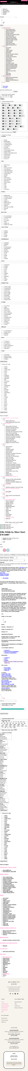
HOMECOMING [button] (4, 874)
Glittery (6, 230)
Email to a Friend (4, 575)
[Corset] (4, 751)
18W (12, 118)
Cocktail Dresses (8, 144)
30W (12, 123)
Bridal (5, 140)
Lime (5, 372)
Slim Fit (6, 335)
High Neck (6, 308)
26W (19, 121)
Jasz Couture (9, 457)
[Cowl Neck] (3, 786)
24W (12, 121)
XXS (5, 126)
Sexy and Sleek (7, 179)
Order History (7, 669)
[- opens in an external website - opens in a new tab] (10, 994)
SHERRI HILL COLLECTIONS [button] (8, 867)
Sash (5, 257)
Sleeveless (6, 348)
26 (21, 113)
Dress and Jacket (8, 167)
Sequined (6, 276)
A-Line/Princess (8, 330)
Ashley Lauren (10, 449)
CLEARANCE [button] (4, 948)
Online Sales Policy (4, 574)
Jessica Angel (10, 459)
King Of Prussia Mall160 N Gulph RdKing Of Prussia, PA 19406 (7, 683)
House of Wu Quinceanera (13, 479)
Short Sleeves (7, 347)
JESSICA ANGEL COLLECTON (14, 487)
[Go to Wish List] (2, 5)
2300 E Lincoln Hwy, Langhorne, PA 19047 (14, 1033)
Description (5, 578)
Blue (5, 379)
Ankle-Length (7, 286)
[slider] (25, 709)
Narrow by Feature (6, 135)
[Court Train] (3, 783)
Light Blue (6, 376)
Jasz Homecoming (11, 433)
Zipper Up (6, 223)
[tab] (15, 420)
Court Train (7, 291)
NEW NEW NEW (10, 499)
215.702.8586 (19, 0)
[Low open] (4, 758)
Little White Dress (8, 172)
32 (16, 116)
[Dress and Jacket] (4, 744)
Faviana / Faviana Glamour (13, 453)
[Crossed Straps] (4, 755)
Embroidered (7, 248)
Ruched (6, 208)
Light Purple (7, 385)
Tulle (5, 280)
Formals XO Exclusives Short (14, 431)
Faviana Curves (10, 454)
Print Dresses (7, 177)
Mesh (5, 272)
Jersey (5, 269)
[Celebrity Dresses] (4, 749)
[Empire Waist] (3, 793)
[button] (6, 28)
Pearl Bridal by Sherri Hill (13, 422)
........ (6, 520)
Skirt (5, 183)
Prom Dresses (7, 154)
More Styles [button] (3, 954)
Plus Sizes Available (8, 206)
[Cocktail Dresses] (5, 739)
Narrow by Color (6, 364)
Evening (6, 147)
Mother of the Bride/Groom (10, 153)
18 (21, 110)
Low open (6, 220)
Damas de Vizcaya (11, 429)
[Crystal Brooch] (3, 770)
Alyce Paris (9, 446)
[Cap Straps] (3, 805)
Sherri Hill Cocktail (11, 441)
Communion (7, 145)
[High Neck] (3, 788)
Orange (6, 396)
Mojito (5, 368)
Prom (2, 1001)
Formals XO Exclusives (12, 456)
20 (4, 113)
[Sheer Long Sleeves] (4, 802)
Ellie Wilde (9, 452)
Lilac (5, 384)
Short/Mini (6, 295)
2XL (16, 129)
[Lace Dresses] (4, 745)
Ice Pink (6, 386)
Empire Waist (7, 332)
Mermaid (6, 333)
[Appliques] (3, 767)
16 (16, 110)
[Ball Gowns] (4, 741)
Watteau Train (7, 299)
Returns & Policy (19, 1007)
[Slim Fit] (3, 796)
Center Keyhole (7, 198)
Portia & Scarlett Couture (13, 464)
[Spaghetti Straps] (3, 807)
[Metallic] (2, 762)
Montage (8, 491)
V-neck (6, 324)
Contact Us (7, 650)
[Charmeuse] (2, 773)
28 (4, 116)
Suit (5, 185)
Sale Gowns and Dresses (13, 495)
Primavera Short (10, 438)
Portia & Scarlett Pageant (13, 467)
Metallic (6, 232)
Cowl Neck (7, 305)
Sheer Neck (7, 320)
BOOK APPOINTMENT (4, 1)
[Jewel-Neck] (3, 789)
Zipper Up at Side (8, 224)
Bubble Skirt (7, 195)
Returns (6, 660)
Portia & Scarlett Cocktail (13, 437)
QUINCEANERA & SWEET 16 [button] (8, 928)
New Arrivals (4, 1007)
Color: (1, 546)
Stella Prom (9, 475)
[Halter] (3, 787)
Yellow (6, 366)
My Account (6, 10)
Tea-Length (7, 298)
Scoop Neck (7, 318)
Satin (5, 274)
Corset (5, 199)
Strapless (6, 321)
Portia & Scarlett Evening (13, 465)
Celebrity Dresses (8, 196)
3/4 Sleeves (6, 342)
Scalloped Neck (7, 317)
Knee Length (7, 293)
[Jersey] (2, 777)
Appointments (18, 1001)
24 (16, 113)
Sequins (6, 258)
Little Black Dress (8, 170)
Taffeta (5, 279)
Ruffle (5, 255)
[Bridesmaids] (5, 736)
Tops (5, 186)
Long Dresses (7, 173)
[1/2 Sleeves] (4, 799)
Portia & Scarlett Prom (12, 468)
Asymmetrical (7, 288)
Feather (6, 250)
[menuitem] (15, 9)
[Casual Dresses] (5, 737)
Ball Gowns (7, 165)
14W (22, 116)
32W (19, 123)
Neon (5, 233)
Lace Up (6, 218)
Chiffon (6, 266)
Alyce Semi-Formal (11, 426)
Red (5, 395)
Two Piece (6, 189)
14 (10, 110)
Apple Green (7, 369)
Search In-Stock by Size (7, 101)
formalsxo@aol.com (14, 1046)
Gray (5, 406)
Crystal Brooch (7, 247)
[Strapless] (3, 809)
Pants (5, 176)
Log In (4, 14)
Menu (2, 25)
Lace (5, 254)
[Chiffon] (2, 774)
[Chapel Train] (3, 782)
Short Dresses (7, 182)
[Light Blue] (7, 550)
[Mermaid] (3, 795)
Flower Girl (7, 148)
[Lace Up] (4, 756)
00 (11, 105)
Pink (5, 388)
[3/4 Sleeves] (4, 800)
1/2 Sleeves (6, 341)
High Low (6, 201)
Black (5, 405)
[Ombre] (2, 764)
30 (10, 116)
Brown (6, 404)
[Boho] (4, 743)
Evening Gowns (5, 1005)
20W (19, 118)
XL (9, 129)
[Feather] (2, 776)
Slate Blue (6, 378)
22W (5, 121)
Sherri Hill (8, 473)
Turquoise (6, 375)
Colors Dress (9, 450)
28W (5, 123)
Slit (5, 209)
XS (11, 126)
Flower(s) (6, 251)
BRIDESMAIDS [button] (4, 937)
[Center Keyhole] (4, 750)
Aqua (5, 374)
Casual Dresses (7, 143)
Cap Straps (6, 354)
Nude (5, 401)
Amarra (8, 448)
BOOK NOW (23, 3)
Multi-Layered (7, 202)
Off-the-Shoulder (8, 313)
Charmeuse (6, 264)
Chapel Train (7, 289)
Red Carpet (6, 157)
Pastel (5, 236)
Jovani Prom (9, 461)
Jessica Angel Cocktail (12, 434)
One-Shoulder (7, 314)
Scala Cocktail (10, 440)
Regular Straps (7, 356)
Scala (7, 472)
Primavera (9, 469)
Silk (5, 277)
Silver (5, 408)
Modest (6, 175)
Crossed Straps (7, 217)
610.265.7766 (9, 1)
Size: (1, 544)
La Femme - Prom (11, 463)
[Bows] (3, 769)
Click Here (21, 567)
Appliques (6, 242)
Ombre (5, 235)
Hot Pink (6, 389)
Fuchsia (6, 391)
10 (19, 108)
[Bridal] (5, 735)
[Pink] (4, 550)
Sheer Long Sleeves (8, 345)
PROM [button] (2, 895)
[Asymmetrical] (3, 781)
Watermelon (7, 392)
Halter (5, 307)
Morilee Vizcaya (10, 480)
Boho (5, 166)
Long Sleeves (7, 344)
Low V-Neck (7, 311)
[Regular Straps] (3, 806)
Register (5, 12)
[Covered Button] (4, 754)
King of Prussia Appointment (11, 651)
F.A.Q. (6, 659)
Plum (5, 394)
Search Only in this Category (8, 94)
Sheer (5, 221)
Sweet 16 (6, 158)
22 (10, 113)
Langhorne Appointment (10, 652)
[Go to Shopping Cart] (0, 5)
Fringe (5, 252)
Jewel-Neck (7, 310)
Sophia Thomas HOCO (12, 442)
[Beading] (3, 768)
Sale (4, 698)
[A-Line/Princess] (3, 792)
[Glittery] (2, 760)
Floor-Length (7, 292)
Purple (5, 382)
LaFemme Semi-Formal (13, 435)
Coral (5, 398)
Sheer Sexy (6, 180)
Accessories (4, 1009)
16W (5, 118)
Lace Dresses (7, 169)
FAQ (16, 1003)
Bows (5, 245)
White (5, 409)
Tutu (5, 187)
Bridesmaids (7, 141)
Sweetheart (6, 323)
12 (4, 110)
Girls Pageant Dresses (9, 150)
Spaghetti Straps (8, 357)
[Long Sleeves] (4, 801)
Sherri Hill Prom (10, 421)
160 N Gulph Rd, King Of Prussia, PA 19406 (14, 1041)
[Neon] (2, 763)
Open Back (6, 204)
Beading (6, 244)
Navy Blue (6, 381)
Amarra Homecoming (12, 427)
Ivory (5, 399)
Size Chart (2, 572)
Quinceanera (7, 155)
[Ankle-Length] (3, 779)
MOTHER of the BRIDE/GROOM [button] (8, 943)
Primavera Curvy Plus (12, 471)
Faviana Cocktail (10, 430)
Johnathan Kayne (11, 460)
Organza (6, 273)
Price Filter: (5, 95)
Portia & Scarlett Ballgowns (14, 482)
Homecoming (7, 151)
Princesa (8, 483)
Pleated (6, 205)
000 (5, 105)
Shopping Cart (6, 11)
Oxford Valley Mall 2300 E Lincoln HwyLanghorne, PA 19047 (6, 675)
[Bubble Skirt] (4, 748)
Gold (5, 402)
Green (5, 371)
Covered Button (8, 216)
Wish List (5, 9)
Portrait (6, 315)
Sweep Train (7, 296)
